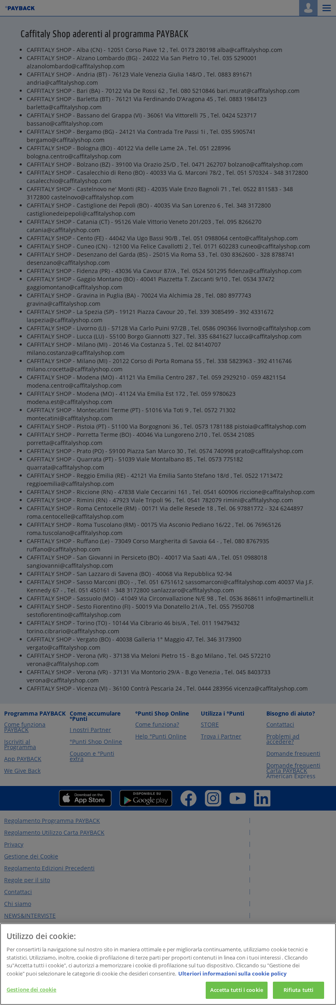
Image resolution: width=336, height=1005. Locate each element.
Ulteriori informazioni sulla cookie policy (232, 973)
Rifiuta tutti (299, 990)
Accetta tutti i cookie (236, 990)
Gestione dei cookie (31, 989)
